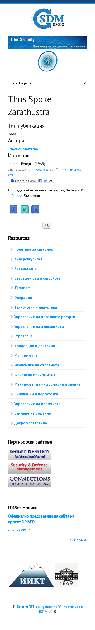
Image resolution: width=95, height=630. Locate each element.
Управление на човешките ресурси (44, 316)
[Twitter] (24, 212)
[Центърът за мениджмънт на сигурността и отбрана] (47, 28)
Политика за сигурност (34, 249)
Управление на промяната (37, 403)
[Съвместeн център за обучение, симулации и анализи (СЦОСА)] (47, 70)
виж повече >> (19, 529)
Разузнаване (25, 268)
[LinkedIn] (35, 212)
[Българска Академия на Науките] (66, 586)
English (17, 195)
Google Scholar (47, 169)
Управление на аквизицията (39, 326)
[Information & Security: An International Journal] (29, 458)
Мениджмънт (25, 355)
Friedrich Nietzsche (23, 149)
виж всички (78, 540)
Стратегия (23, 336)
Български (32, 195)
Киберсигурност (28, 259)
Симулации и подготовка (36, 394)
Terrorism (22, 287)
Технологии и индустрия (35, 307)
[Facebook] (13, 212)
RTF (63, 169)
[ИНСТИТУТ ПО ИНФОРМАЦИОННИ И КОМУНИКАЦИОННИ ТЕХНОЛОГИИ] (31, 586)
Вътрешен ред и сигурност (37, 278)
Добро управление (30, 423)
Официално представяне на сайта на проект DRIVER (41, 519)
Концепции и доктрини (34, 345)
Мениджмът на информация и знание (47, 384)
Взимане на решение (32, 413)
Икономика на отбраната (36, 365)
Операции (23, 297)
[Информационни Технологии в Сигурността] (47, 48)
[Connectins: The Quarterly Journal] (29, 486)
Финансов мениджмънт (34, 374)
